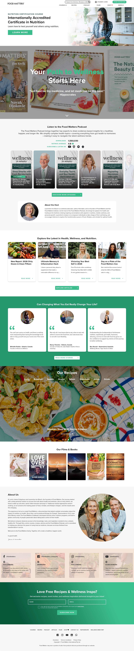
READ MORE (26, 278)
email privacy (80, 606)
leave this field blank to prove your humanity (7, 584)
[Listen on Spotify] (79, 146)
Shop (109, 5)
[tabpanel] (67, 404)
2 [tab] (66, 440)
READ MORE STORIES (64, 358)
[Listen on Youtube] (70, 146)
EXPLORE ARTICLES (64, 288)
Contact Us (74, 630)
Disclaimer (56, 640)
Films (99, 5)
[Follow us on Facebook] (58, 635)
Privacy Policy (77, 640)
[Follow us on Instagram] (62, 635)
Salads (72, 379)
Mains (27, 379)
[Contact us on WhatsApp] (76, 635)
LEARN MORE (20, 32)
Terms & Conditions (66, 640)
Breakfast (38, 379)
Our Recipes (67, 372)
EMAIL (72, 602)
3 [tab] (68, 440)
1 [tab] (63, 440)
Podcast (87, 5)
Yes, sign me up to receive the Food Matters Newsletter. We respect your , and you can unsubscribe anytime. (62, 607)
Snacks (61, 379)
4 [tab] (71, 440)
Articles (54, 630)
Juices (97, 379)
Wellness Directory (97, 630)
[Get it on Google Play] (84, 146)
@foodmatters (10, 556)
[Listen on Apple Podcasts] (74, 146)
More (120, 5)
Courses (62, 5)
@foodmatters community (49, 556)
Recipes (74, 5)
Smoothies (84, 379)
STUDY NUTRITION (119, 2)
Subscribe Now (67, 612)
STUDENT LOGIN (102, 2)
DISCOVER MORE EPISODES (64, 195)
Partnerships (84, 630)
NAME (32, 602)
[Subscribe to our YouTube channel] (67, 635)
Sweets (50, 379)
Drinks (107, 379)
